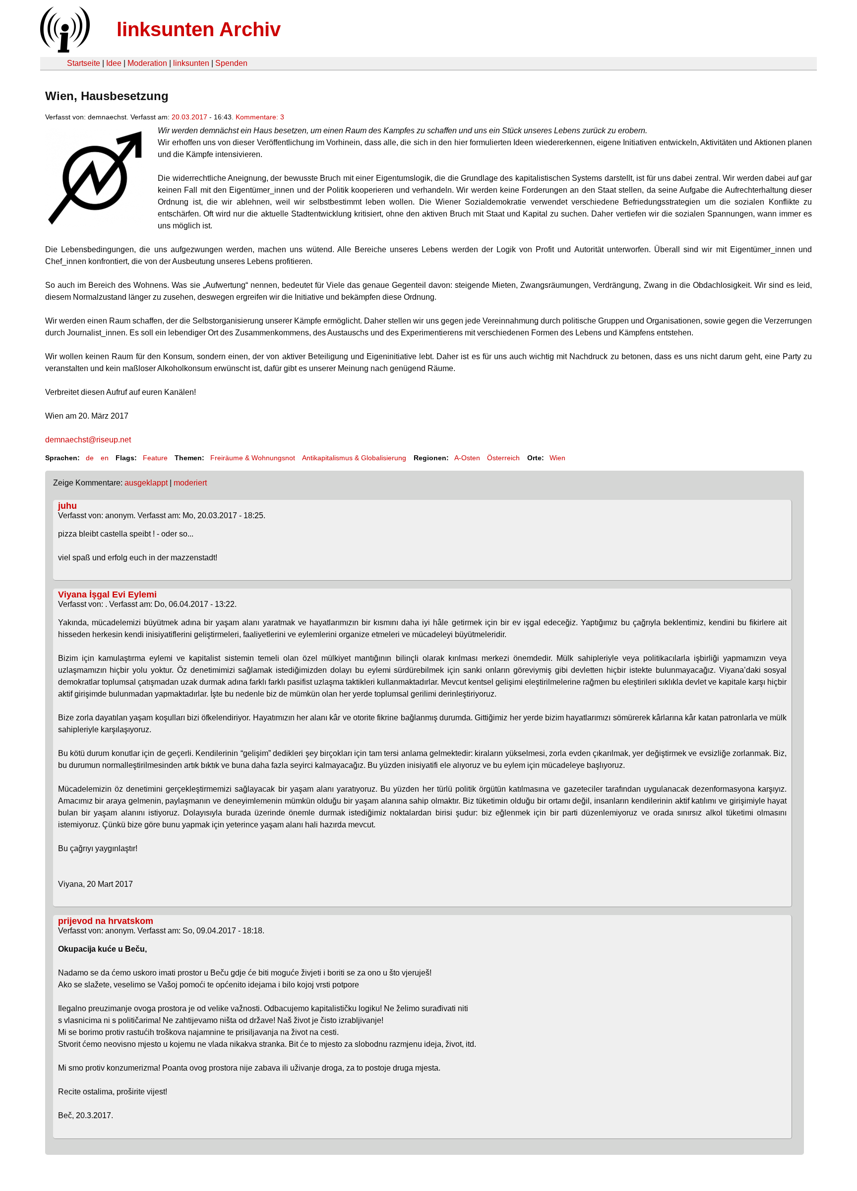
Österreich (503, 458)
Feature (155, 458)
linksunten (191, 63)
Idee (114, 63)
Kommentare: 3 (260, 117)
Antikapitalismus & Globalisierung (354, 458)
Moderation (147, 63)
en (105, 458)
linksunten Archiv (199, 29)
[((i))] (64, 50)
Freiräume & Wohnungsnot (252, 458)
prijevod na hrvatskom (105, 921)
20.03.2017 (189, 117)
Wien (557, 458)
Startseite (83, 63)
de (90, 458)
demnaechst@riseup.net (88, 439)
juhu (67, 506)
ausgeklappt (146, 483)
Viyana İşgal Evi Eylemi (107, 594)
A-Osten (467, 458)
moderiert (190, 483)
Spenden (231, 63)
